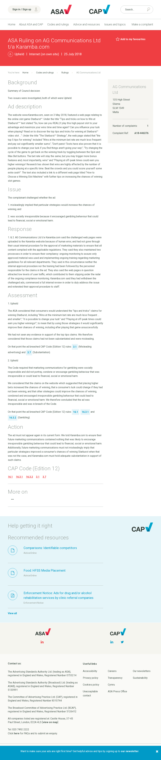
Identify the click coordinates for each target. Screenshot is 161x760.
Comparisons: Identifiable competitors (50, 548)
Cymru (111, 684)
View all (12, 613)
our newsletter (130, 751)
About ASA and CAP (31, 24)
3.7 (44, 476)
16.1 (10, 476)
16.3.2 (29, 476)
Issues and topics (115, 24)
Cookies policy (91, 684)
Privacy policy (90, 677)
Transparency (115, 677)
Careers (112, 671)
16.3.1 (19, 476)
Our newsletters (141, 671)
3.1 (37, 476)
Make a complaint (142, 24)
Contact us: (14, 663)
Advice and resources (86, 24)
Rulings (65, 72)
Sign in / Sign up (21, 9)
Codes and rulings (58, 24)
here (16, 733)
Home (11, 24)
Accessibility (90, 671)
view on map (50, 722)
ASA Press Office (117, 691)
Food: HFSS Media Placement (45, 570)
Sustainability (140, 677)
